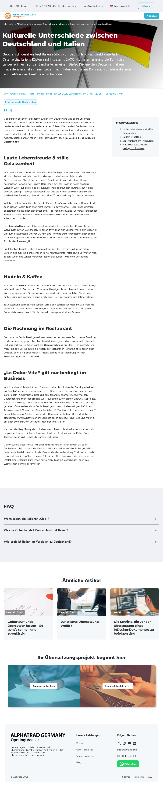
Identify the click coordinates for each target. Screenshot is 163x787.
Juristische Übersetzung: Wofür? (80, 624)
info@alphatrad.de (93, 5)
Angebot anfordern (44, 685)
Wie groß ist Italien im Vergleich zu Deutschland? (38, 541)
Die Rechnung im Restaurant (138, 140)
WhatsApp (130, 763)
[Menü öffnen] (138, 16)
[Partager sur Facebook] (5, 110)
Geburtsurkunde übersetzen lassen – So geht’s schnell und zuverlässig (25, 627)
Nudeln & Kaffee (132, 136)
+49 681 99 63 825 (45, 5)
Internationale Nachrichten (20, 102)
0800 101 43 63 (18, 5)
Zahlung (146, 5)
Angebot (152, 15)
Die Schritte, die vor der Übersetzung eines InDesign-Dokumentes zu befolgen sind (134, 627)
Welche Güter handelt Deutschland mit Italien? (36, 530)
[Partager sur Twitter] (11, 110)
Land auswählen (122, 5)
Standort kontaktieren (117, 685)
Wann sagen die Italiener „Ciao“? (26, 518)
